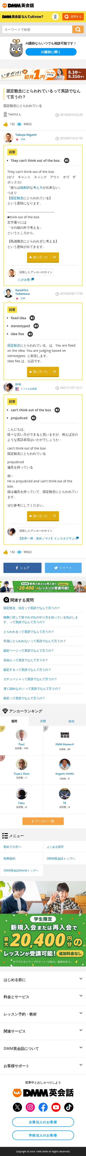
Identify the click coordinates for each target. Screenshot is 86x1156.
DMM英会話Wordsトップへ (21, 870)
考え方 (38, 187)
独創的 (25, 187)
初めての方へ (12, 847)
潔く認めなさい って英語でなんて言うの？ (32, 688)
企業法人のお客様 (43, 1122)
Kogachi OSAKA (64, 773)
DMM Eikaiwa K (64, 744)
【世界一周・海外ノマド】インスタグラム (46, 538)
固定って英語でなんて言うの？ (24, 698)
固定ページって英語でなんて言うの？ (28, 650)
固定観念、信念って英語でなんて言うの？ (31, 608)
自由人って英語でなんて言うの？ (25, 660)
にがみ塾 (24, 279)
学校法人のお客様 (43, 1135)
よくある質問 (55, 846)
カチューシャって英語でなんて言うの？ (30, 679)
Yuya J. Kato (21, 773)
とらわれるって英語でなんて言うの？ (28, 631)
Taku (21, 803)
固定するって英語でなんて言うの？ (27, 670)
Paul (21, 744)
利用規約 (9, 858)
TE (64, 803)
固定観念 (17, 198)
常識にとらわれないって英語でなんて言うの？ (34, 641)
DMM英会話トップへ (61, 858)
